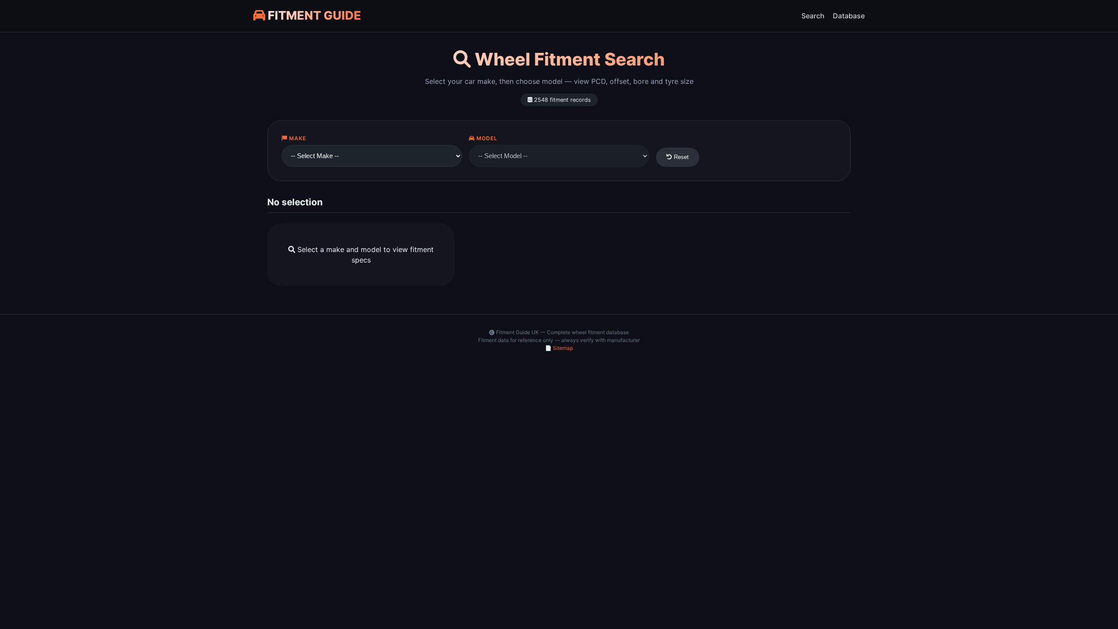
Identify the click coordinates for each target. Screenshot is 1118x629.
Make (296, 138)
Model (486, 138)
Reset (680, 157)
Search (813, 15)
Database (849, 15)
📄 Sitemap (559, 348)
